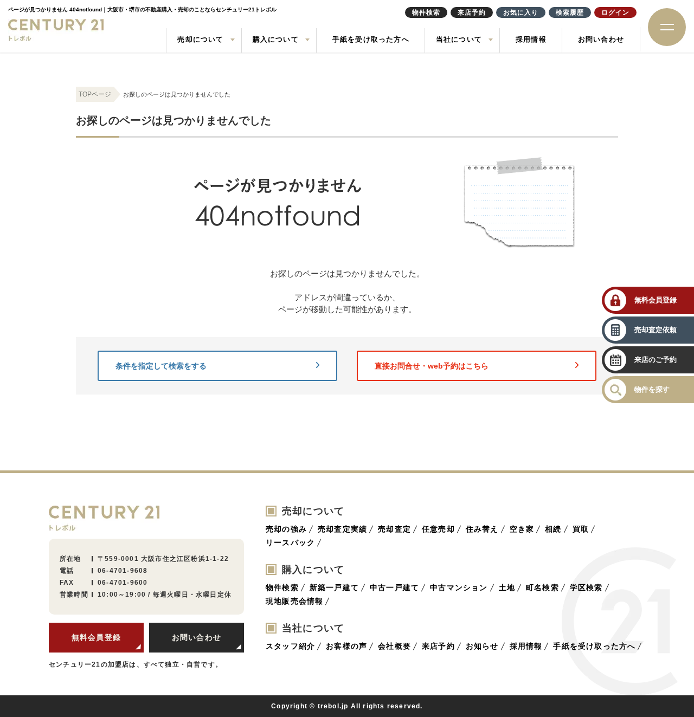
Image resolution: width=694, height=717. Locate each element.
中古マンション (458, 587)
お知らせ (482, 646)
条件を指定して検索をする (161, 365)
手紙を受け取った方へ (370, 39)
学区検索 (586, 587)
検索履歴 (570, 12)
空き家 (522, 529)
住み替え (482, 529)
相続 (553, 529)
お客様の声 (346, 646)
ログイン (615, 12)
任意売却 (438, 529)
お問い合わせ (601, 39)
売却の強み (286, 529)
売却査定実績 (342, 529)
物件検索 (282, 587)
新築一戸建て (334, 587)
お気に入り (520, 12)
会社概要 (394, 646)
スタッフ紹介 (290, 646)
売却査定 (394, 529)
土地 (507, 587)
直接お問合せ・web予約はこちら (432, 365)
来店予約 (438, 646)
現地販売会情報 (294, 601)
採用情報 (531, 39)
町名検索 (542, 587)
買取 (581, 529)
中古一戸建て (394, 587)
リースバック (290, 542)
